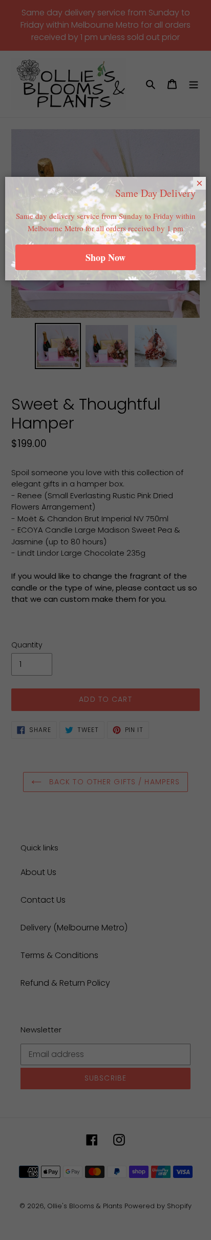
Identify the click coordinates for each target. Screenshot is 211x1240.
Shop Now (105, 257)
